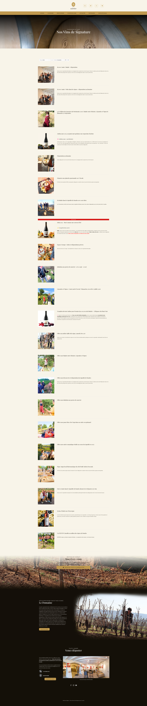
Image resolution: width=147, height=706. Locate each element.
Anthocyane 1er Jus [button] (66, 316)
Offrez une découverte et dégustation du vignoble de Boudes (74, 378)
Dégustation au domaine (64, 156)
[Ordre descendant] (52, 60)
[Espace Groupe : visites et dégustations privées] (46, 244)
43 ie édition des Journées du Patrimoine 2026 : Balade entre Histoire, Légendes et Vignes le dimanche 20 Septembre (82, 112)
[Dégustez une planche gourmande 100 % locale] (46, 178)
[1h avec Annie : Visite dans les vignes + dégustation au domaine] (46, 89)
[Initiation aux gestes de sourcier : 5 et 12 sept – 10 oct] (46, 266)
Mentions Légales (66, 700)
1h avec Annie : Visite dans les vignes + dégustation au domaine (74, 89)
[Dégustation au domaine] (46, 155)
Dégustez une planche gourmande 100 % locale (70, 178)
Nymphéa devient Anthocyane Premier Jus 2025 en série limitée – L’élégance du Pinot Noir (82, 311)
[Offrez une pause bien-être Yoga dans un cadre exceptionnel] (46, 422)
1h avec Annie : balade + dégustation (67, 67)
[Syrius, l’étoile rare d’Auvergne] (46, 510)
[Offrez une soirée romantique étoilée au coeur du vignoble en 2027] (46, 444)
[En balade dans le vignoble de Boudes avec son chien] (46, 200)
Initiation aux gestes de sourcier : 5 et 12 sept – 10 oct (72, 267)
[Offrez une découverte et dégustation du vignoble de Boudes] (46, 377)
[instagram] (73, 685)
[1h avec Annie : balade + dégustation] (46, 67)
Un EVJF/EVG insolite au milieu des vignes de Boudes (72, 533)
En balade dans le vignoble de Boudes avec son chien (71, 200)
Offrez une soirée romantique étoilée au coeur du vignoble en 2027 (75, 444)
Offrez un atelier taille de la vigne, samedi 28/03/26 (71, 333)
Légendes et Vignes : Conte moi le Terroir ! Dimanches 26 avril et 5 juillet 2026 (78, 289)
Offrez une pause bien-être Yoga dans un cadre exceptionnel (74, 422)
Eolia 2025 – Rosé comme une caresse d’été (69, 222)
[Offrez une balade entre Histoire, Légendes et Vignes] (46, 355)
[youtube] (76, 685)
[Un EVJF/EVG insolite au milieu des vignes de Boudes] (46, 533)
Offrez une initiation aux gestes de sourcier (69, 400)
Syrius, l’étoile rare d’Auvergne (65, 511)
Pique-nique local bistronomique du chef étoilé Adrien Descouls (75, 467)
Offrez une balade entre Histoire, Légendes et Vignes (72, 356)
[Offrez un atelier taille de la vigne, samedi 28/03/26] (46, 333)
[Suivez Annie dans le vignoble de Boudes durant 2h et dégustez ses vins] (46, 488)
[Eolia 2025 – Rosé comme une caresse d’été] (46, 222)
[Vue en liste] (68, 60)
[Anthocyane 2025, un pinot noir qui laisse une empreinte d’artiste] (46, 133)
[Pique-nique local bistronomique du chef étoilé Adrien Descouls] (46, 466)
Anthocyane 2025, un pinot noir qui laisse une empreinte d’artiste (75, 134)
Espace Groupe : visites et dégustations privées (70, 245)
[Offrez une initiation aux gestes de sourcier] (46, 399)
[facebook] (71, 685)
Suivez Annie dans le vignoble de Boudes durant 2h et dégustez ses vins (77, 489)
